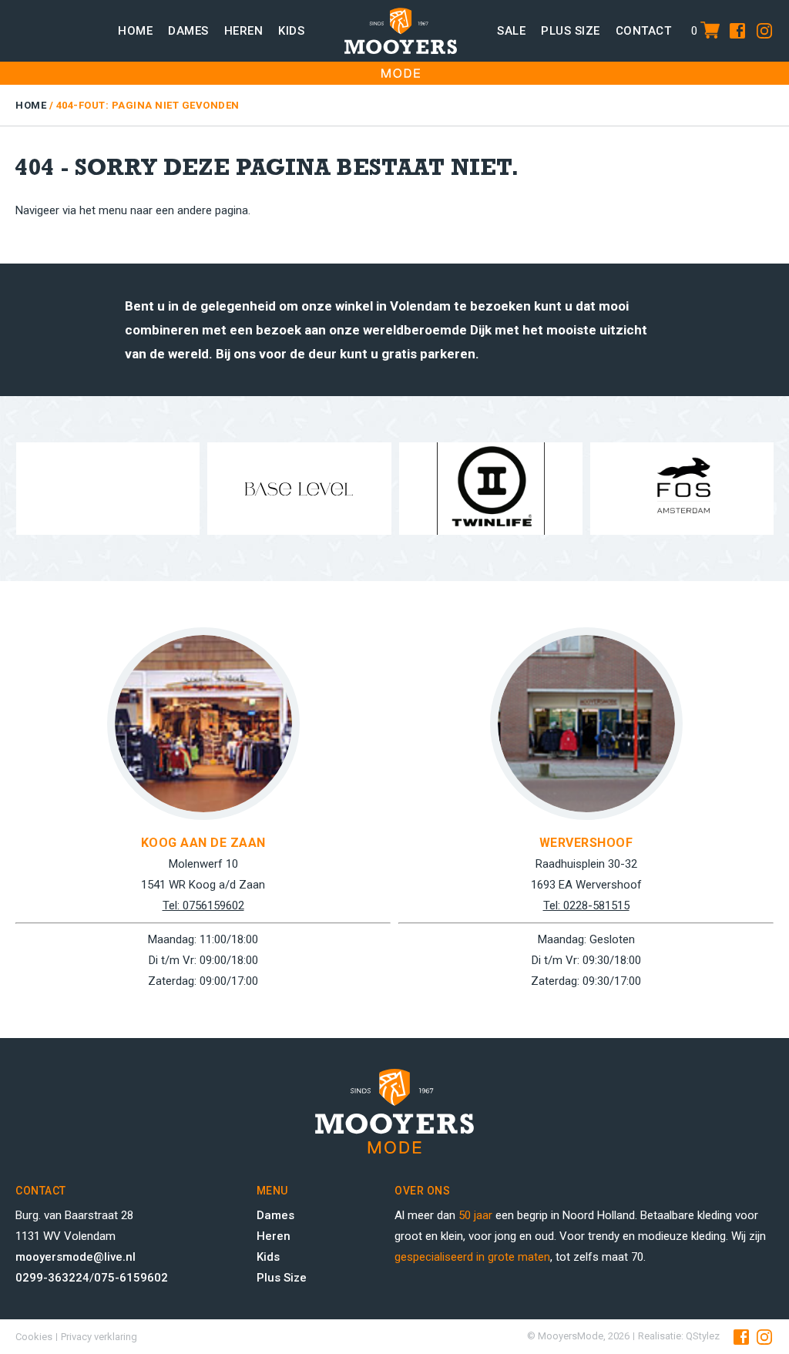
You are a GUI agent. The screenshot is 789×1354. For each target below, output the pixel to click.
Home (135, 31)
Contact (644, 31)
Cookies (33, 1336)
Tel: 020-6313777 (707, 905)
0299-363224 (52, 1278)
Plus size (570, 31)
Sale (511, 31)
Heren (244, 31)
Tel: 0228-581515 (324, 905)
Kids (291, 31)
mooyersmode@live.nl (75, 1257)
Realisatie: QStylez (679, 1336)
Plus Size (282, 1278)
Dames (188, 31)
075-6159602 (131, 1278)
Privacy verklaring (99, 1336)
